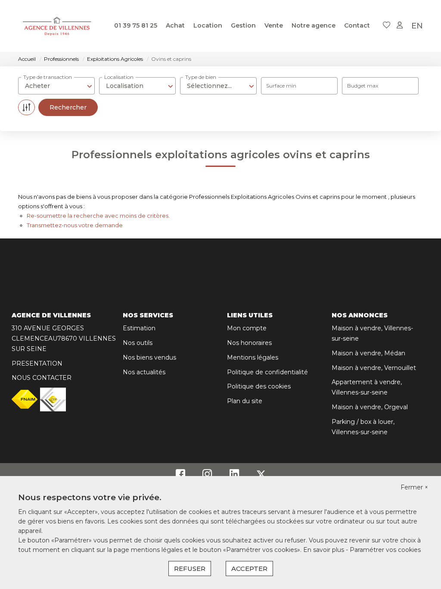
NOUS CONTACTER (41, 378)
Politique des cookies (259, 386)
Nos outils (137, 343)
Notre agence (313, 25)
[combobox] (56, 86)
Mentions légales (252, 357)
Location (207, 25)
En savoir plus (324, 550)
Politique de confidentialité (267, 372)
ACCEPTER (249, 568)
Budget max (362, 85)
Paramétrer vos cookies (385, 550)
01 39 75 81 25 (135, 25)
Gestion (243, 25)
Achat (175, 25)
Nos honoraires (249, 343)
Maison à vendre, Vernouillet (374, 368)
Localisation (119, 77)
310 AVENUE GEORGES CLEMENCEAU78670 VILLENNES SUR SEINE (64, 338)
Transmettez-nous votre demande (75, 225)
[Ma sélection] (387, 25)
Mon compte (247, 328)
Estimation (139, 328)
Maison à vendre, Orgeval (370, 407)
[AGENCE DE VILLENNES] (57, 25)
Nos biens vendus (149, 357)
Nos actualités (144, 372)
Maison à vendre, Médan (368, 353)
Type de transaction (47, 77)
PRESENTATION (37, 363)
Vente (273, 25)
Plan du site (244, 401)
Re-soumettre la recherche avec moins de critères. (98, 215)
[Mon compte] (400, 25)
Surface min (281, 85)
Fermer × (414, 487)
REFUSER (189, 568)
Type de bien (200, 77)
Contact (357, 25)
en (417, 26)
